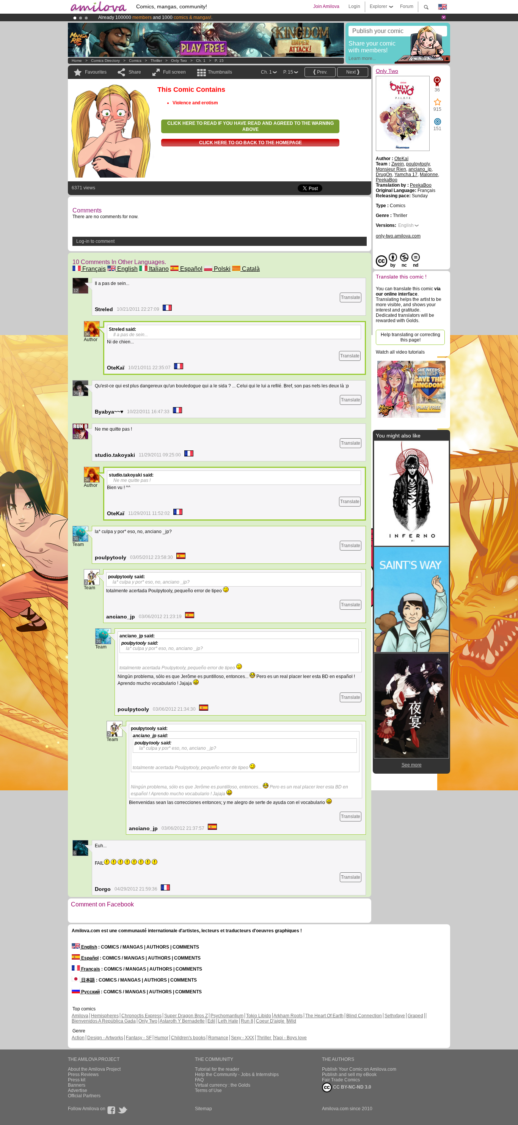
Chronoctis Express (141, 1015)
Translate (350, 297)
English (127, 269)
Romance (218, 1037)
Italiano (158, 269)
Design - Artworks (105, 1037)
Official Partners (84, 1095)
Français (93, 269)
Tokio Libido (258, 1015)
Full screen (174, 72)
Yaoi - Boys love (290, 1037)
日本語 (87, 980)
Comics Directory (105, 60)
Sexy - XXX (242, 1037)
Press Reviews (83, 1074)
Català (250, 269)
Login (354, 6)
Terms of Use (208, 1090)
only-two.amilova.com (398, 236)
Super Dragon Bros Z (186, 1015)
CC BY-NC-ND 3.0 (351, 1087)
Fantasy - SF (139, 1037)
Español (190, 269)
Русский (90, 991)
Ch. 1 (201, 60)
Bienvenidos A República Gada (104, 1021)
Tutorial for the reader (217, 1069)
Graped (415, 1015)
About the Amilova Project (94, 1069)
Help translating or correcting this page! (410, 337)
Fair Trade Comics (341, 1080)
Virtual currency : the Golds (222, 1085)
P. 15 (219, 60)
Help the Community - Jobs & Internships (237, 1074)
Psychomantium (226, 1015)
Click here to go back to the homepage (250, 142)
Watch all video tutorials (400, 352)
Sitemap (203, 1108)
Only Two (179, 60)
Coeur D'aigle (271, 1021)
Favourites (96, 72)
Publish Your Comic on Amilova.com (359, 1069)
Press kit (76, 1080)
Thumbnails (220, 72)
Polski (221, 269)
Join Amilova (326, 6)
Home (77, 60)
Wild (291, 1021)
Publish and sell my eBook (349, 1074)
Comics (135, 60)
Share (135, 72)
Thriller (157, 60)
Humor (161, 1037)
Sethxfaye (395, 1015)
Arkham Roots (288, 1015)
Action (78, 1037)
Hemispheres (105, 1015)
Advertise (77, 1090)
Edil (211, 1021)
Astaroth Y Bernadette (182, 1021)
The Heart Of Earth (324, 1015)
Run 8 (247, 1021)
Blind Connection (364, 1015)
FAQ (199, 1080)
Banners (76, 1085)
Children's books (188, 1037)
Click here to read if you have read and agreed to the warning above (250, 126)
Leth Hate (228, 1021)
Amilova (80, 1015)
